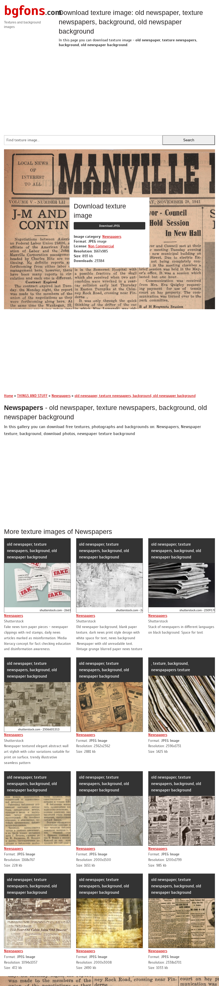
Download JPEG (109, 226)
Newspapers (111, 236)
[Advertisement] (137, 90)
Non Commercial (101, 246)
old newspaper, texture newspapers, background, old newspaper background (32, 551)
